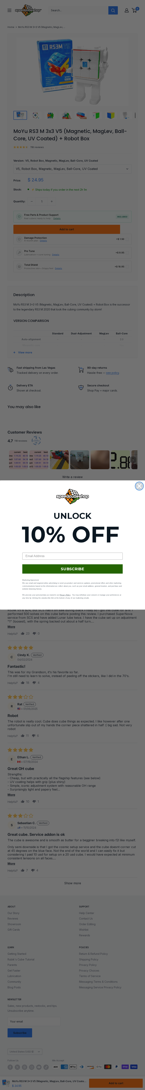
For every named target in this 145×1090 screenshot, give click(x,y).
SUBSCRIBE (72, 569)
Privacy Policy (65, 595)
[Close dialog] (139, 486)
